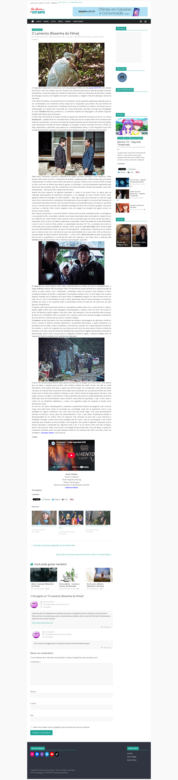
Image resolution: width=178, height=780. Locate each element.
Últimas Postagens (136, 138)
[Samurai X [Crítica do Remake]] (122, 204)
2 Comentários (69, 37)
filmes (89, 37)
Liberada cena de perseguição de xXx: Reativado (52, 545)
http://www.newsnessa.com (42, 623)
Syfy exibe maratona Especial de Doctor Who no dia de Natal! (84, 554)
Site (31, 715)
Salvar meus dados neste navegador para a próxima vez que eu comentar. (61, 727)
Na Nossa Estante (56, 37)
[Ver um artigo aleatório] (145, 21)
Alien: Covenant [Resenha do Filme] (42, 585)
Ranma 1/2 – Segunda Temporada (129, 143)
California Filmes (81, 37)
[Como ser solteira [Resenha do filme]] (71, 518)
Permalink (47, 607)
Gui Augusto (95, 37)
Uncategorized (37, 30)
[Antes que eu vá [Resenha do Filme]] (44, 518)
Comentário (35, 662)
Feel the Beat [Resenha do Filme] (96, 526)
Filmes (46, 21)
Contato (130, 753)
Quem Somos (78, 21)
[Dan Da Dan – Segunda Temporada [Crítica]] (122, 179)
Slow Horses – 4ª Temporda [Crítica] (70, 3)
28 (48, 589)
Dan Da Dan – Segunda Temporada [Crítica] (138, 181)
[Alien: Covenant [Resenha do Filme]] (43, 569)
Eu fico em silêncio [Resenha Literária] (95, 585)
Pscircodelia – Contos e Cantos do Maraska (69, 585)
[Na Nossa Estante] (32, 21)
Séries (60, 21)
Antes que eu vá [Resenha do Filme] (44, 526)
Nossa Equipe (131, 757)
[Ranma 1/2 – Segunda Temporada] (132, 119)
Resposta (107, 627)
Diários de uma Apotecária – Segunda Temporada (137, 193)
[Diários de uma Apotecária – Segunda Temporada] (122, 191)
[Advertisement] (129, 47)
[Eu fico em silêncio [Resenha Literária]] (99, 569)
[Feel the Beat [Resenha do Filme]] (97, 518)
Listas (53, 21)
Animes (68, 21)
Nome (33, 692)
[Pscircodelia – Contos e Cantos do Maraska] (71, 569)
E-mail (33, 703)
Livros (38, 21)
